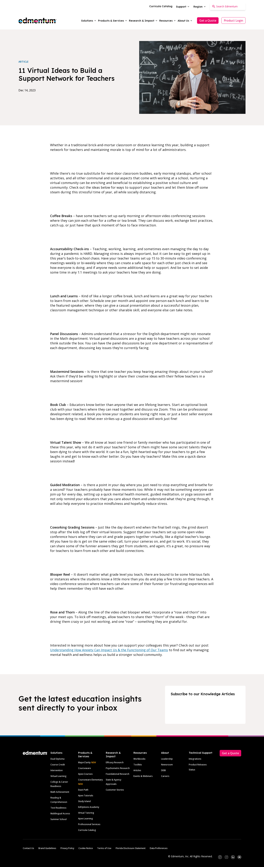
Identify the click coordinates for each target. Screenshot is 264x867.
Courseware (84, 768)
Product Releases (198, 764)
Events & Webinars (143, 776)
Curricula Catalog (87, 830)
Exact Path (83, 789)
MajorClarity (84, 762)
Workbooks (139, 758)
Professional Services (89, 824)
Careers (165, 776)
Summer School (58, 819)
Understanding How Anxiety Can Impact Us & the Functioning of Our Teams (109, 650)
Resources (140, 752)
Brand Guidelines (47, 848)
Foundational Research (117, 773)
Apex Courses (85, 773)
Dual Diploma (57, 758)
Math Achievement (59, 791)
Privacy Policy (67, 848)
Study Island (84, 801)
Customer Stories (115, 789)
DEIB (163, 770)
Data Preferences (159, 848)
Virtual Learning (58, 776)
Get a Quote (207, 20)
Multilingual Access (60, 813)
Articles (137, 770)
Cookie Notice (85, 848)
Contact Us (28, 848)
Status (192, 769)
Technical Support (200, 752)
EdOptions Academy (88, 807)
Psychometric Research (118, 768)
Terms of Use (104, 848)
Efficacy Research (115, 762)
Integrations (195, 758)
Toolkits (137, 764)
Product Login (233, 20)
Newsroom (167, 764)
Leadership (167, 758)
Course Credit (57, 764)
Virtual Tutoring (86, 812)
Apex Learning (85, 818)
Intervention (56, 770)
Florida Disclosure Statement (130, 848)
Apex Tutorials (85, 795)
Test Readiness (58, 807)
